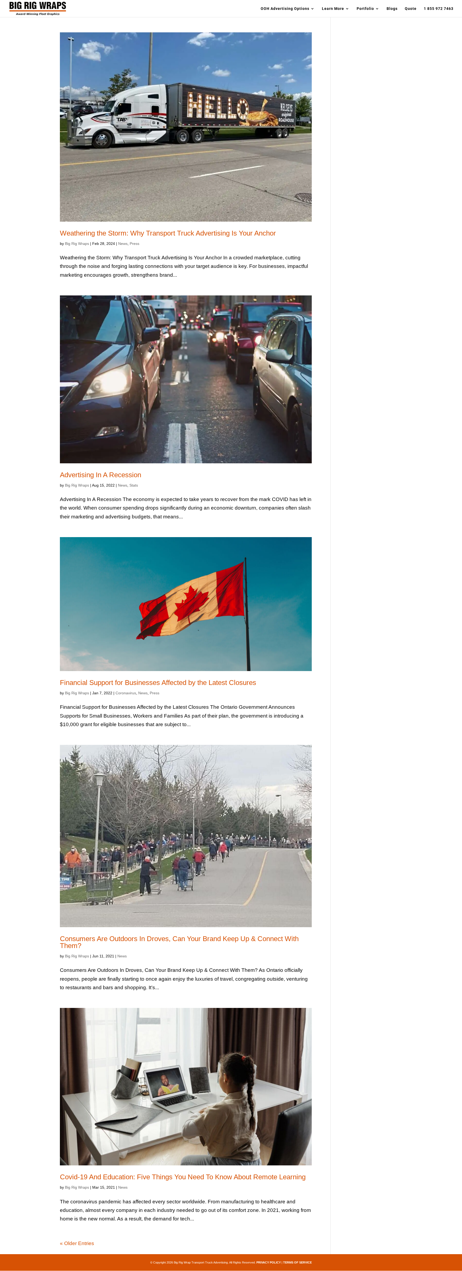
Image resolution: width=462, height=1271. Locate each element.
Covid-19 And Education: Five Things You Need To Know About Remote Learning (183, 1177)
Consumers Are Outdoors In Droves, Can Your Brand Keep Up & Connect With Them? (179, 942)
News (123, 243)
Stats (133, 485)
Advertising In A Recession (100, 475)
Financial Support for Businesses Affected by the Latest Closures (158, 683)
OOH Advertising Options (285, 9)
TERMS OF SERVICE (297, 1262)
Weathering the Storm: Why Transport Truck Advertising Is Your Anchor (168, 233)
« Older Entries (77, 1243)
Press (134, 243)
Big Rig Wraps (77, 243)
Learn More (333, 9)
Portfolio (365, 9)
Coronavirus (126, 693)
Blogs (392, 9)
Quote (411, 9)
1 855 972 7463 (438, 9)
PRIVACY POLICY (268, 1262)
